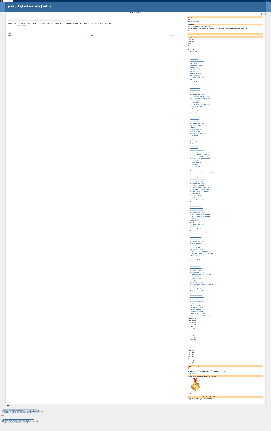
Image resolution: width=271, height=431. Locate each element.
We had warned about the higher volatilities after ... (200, 152)
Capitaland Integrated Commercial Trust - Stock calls (201, 315)
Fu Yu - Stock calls (194, 148)
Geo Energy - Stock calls (195, 143)
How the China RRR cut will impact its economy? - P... (201, 264)
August (192, 324)
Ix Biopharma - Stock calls (195, 75)
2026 (190, 39)
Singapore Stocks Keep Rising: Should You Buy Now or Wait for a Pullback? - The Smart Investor (19, 412)
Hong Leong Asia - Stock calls (196, 117)
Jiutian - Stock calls (194, 63)
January (192, 339)
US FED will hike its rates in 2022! (197, 185)
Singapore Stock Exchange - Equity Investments (30, 6)
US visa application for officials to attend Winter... (200, 96)
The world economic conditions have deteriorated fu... (201, 274)
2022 (190, 47)
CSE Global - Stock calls (195, 266)
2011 (190, 360)
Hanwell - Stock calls (194, 121)
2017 (190, 348)
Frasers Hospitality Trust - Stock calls (198, 177)
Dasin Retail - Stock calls (195, 257)
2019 (190, 344)
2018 (190, 346)
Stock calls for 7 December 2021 (197, 272)
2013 (190, 356)
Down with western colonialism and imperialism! (199, 26)
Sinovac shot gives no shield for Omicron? (198, 201)
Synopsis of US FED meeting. (196, 174)
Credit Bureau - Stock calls (195, 270)
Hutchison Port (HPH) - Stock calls (197, 106)
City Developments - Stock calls (196, 290)
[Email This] (19, 25)
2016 (190, 350)
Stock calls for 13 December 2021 (197, 224)
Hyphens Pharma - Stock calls (196, 92)
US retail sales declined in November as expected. (200, 189)
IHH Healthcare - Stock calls (196, 85)
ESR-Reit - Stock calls (194, 220)
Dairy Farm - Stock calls (195, 259)
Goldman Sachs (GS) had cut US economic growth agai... (202, 253)
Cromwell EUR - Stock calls (195, 268)
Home (91, 35)
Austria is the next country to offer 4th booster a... (200, 98)
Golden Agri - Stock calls (195, 131)
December (192, 51)
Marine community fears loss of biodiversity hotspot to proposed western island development (19, 421)
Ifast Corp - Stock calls (195, 90)
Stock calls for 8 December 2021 (197, 261)
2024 (190, 43)
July (191, 326)
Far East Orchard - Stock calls (196, 208)
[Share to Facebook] (23, 25)
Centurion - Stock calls (194, 303)
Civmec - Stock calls (194, 280)
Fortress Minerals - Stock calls (196, 181)
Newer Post (10, 35)
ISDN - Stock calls (194, 79)
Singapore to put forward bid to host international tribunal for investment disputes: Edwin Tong (19, 419)
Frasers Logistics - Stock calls (196, 168)
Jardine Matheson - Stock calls (196, 65)
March (191, 335)
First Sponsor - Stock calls (195, 195)
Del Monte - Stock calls (195, 247)
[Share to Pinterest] (24, 25)
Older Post (172, 35)
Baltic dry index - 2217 (194, 100)
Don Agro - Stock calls (194, 239)
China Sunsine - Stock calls (195, 292)
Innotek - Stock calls (194, 83)
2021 (190, 49)
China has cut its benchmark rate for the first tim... (200, 156)
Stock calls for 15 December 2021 (197, 199)
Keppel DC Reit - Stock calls (196, 54)
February (192, 337)
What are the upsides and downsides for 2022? (199, 187)
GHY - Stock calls (194, 139)
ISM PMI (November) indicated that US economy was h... (202, 284)
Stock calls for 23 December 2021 (197, 123)
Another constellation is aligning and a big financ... (200, 158)
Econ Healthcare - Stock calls (196, 234)
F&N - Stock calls (193, 218)
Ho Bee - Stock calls (194, 119)
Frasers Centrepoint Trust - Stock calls (198, 179)
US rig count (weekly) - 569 (195, 288)
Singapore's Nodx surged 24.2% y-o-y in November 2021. (201, 172)
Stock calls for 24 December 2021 (197, 112)
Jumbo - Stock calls (194, 59)
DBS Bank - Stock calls (195, 255)
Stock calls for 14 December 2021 (197, 212)
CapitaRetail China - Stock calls (196, 311)
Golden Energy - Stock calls (196, 129)
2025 (190, 41)
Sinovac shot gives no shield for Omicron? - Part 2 (200, 104)
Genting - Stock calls (194, 146)
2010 (190, 362)
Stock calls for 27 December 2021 (197, 94)
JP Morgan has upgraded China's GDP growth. (199, 191)
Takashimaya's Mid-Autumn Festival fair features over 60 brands (14, 420)
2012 (190, 358)
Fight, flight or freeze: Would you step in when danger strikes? (13, 422)
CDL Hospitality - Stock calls (196, 305)
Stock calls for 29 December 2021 (197, 77)
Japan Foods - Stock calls (195, 73)
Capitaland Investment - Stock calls (197, 313)
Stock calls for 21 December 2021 (197, 141)
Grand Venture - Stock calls (195, 127)
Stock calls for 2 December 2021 (197, 307)
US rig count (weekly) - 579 (195, 162)
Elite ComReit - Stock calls (195, 222)
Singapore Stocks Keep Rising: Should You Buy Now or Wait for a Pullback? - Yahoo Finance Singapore (21, 411)
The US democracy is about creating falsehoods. (200, 251)
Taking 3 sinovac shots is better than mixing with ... (200, 299)
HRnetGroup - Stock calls (195, 108)
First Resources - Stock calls (196, 206)
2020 (190, 341)
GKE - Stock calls (194, 137)
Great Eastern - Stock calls (195, 125)
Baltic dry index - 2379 (194, 160)
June (191, 328)
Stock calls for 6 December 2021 (197, 282)
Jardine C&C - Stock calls (195, 67)
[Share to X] (21, 25)
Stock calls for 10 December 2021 (197, 241)
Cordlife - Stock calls (194, 276)
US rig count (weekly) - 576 (195, 228)
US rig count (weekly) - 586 (195, 102)
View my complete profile (193, 373)
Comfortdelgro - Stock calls (195, 278)
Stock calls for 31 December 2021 (197, 61)
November (192, 318)
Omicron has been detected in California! (198, 309)
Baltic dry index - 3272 (194, 226)
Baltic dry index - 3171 (194, 286)
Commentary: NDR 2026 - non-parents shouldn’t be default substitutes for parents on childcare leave (20, 417)
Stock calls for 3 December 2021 (197, 297)
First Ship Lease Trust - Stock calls (197, 197)
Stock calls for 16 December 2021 (197, 183)
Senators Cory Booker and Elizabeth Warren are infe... (201, 154)
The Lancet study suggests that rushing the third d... (201, 230)
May (191, 330)
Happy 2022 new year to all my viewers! (198, 52)
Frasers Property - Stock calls (196, 166)
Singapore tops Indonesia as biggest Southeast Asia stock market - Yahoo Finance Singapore (19, 410)
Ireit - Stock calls (193, 81)
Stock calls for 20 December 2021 (197, 150)
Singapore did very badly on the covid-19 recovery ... (201, 232)
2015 (190, 352)
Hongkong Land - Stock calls (196, 110)
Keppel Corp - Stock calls (195, 57)
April (191, 332)
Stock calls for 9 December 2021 (197, 249)
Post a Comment (11, 33)
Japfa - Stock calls (194, 71)
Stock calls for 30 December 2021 (197, 69)
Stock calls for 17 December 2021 (197, 170)
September (192, 322)
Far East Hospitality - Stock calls (197, 210)
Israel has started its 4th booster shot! (198, 133)
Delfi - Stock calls (193, 245)
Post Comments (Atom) (19, 37)
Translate (197, 21)
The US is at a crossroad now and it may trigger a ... (201, 214)
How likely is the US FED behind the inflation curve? (201, 203)
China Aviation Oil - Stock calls (196, 301)
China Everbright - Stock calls (196, 295)
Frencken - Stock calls (194, 164)
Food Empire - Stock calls (195, 193)
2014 (190, 354)
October (192, 320)
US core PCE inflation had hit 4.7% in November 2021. (201, 114)
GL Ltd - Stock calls (194, 135)
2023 (190, 45)
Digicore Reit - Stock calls (195, 243)
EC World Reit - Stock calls (195, 237)
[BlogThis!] (20, 25)
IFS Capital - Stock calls (195, 88)
